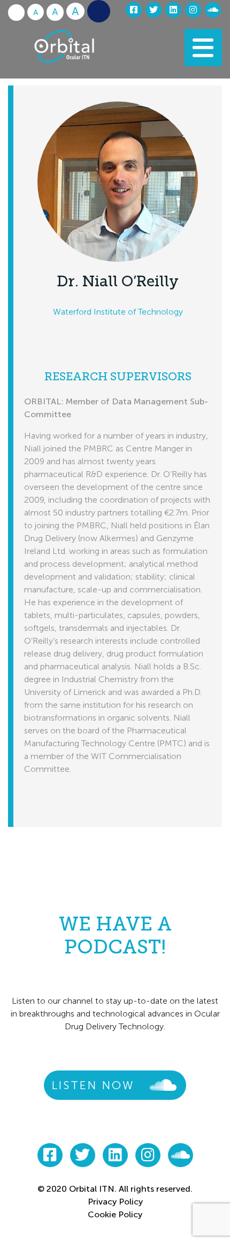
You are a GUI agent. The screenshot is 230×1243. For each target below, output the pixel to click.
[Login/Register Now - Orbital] (98, 11)
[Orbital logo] (79, 52)
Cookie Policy (115, 1214)
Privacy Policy (115, 1202)
